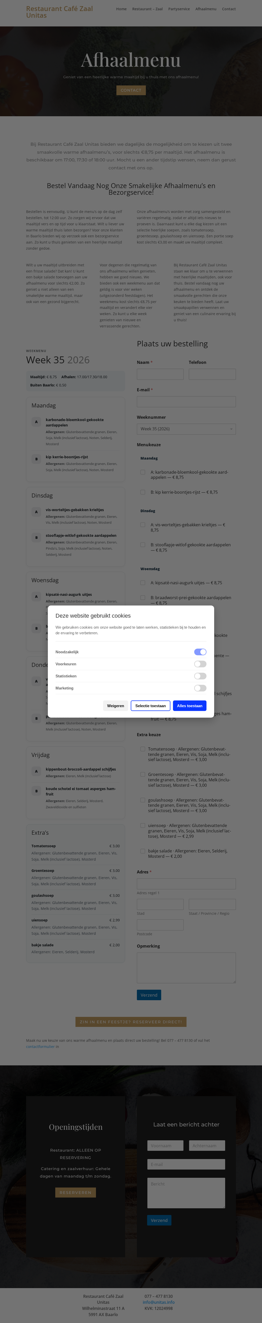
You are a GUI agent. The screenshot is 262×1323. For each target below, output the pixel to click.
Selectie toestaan (150, 705)
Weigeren (115, 705)
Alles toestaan (189, 705)
